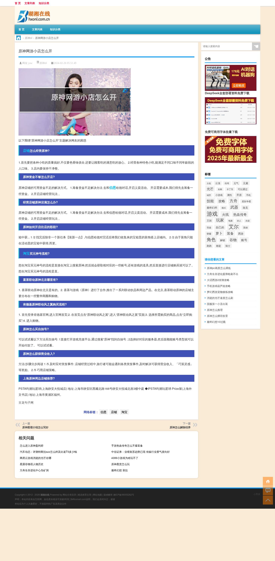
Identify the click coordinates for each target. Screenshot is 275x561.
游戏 (212, 213)
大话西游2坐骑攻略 (218, 280)
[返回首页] (267, 481)
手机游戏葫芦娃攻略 (218, 286)
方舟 (233, 200)
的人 (239, 220)
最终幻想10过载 (216, 322)
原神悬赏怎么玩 (120, 464)
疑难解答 (108, 494)
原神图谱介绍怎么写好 (35, 427)
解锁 (222, 240)
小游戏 (219, 195)
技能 (210, 200)
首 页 (18, 3)
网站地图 (97, 494)
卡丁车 (230, 189)
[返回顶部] (267, 500)
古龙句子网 (26, 402)
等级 (209, 227)
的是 (248, 220)
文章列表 (30, 3)
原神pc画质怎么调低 (219, 268)
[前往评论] (267, 490)
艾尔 (234, 226)
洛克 (245, 207)
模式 (224, 207)
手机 (248, 194)
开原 (239, 195)
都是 (218, 246)
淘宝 (26, 253)
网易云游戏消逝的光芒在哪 (35, 458)
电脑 (230, 220)
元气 (236, 183)
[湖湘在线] (34, 7)
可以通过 (243, 189)
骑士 (227, 246)
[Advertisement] (112, 535)
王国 (209, 220)
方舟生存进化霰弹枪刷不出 (222, 274)
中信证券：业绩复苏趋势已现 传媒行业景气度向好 (140, 452)
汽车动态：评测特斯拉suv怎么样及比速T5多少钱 (48, 452)
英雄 (245, 227)
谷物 (233, 239)
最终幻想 (212, 207)
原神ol (28, 38)
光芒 (210, 188)
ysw (30, 63)
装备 (230, 233)
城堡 (209, 194)
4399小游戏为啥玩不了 (124, 458)
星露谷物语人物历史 (31, 464)
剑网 (220, 189)
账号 (244, 240)
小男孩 (256, 494)
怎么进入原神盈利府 (31, 445)
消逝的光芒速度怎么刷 (220, 298)
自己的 (220, 227)
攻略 (221, 200)
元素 (245, 183)
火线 (225, 214)
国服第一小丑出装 (217, 304)
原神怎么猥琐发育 (217, 316)
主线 (209, 183)
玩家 (220, 220)
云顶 (217, 183)
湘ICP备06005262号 (123, 494)
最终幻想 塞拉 (119, 470)
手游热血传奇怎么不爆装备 (127, 445)
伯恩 (112, 187)
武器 (234, 207)
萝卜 (219, 233)
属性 (229, 195)
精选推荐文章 (84, 494)
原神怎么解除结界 (180, 427)
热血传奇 (240, 214)
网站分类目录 (69, 494)
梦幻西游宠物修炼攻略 (220, 292)
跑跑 (209, 246)
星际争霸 (246, 201)
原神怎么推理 (215, 310)
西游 (240, 233)
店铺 (26, 150)
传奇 (227, 183)
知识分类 (44, 3)
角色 (211, 239)
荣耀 (209, 233)
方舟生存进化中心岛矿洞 (34, 470)
